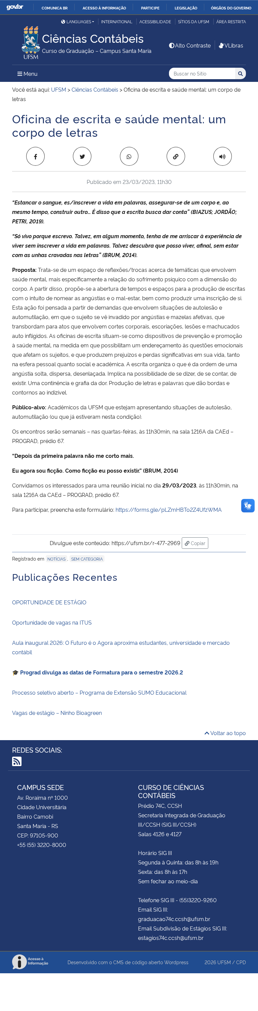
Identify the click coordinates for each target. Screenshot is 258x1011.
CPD (241, 962)
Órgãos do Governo (231, 7)
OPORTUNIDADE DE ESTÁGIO (49, 602)
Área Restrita (231, 21)
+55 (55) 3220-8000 (41, 844)
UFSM (224, 962)
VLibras (233, 45)
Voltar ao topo (227, 732)
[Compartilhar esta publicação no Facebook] (35, 156)
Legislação (186, 7)
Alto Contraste (193, 45)
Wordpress (176, 962)
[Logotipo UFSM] (27, 40)
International (116, 21)
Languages (79, 21)
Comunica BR (55, 7)
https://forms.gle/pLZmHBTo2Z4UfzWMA (169, 509)
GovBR (14, 7)
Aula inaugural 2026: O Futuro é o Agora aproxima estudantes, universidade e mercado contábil (121, 647)
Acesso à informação (104, 7)
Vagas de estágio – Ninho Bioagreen (57, 712)
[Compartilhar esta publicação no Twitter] (82, 156)
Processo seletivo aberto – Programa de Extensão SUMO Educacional (99, 692)
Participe (150, 7)
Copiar (198, 542)
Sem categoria (87, 559)
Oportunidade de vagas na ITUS (52, 622)
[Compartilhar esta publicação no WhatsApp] (129, 156)
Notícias (56, 559)
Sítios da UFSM (193, 21)
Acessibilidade (155, 21)
